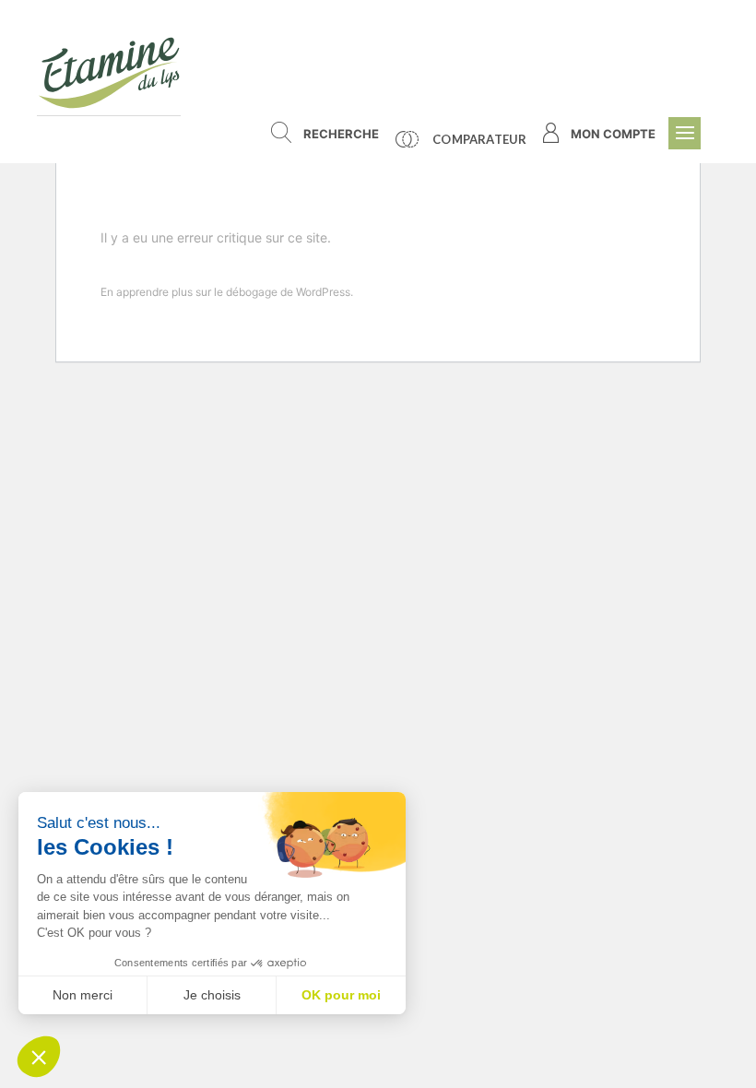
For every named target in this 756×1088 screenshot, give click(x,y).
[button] (39, 1057)
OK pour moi (341, 994)
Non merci (82, 994)
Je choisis (212, 994)
